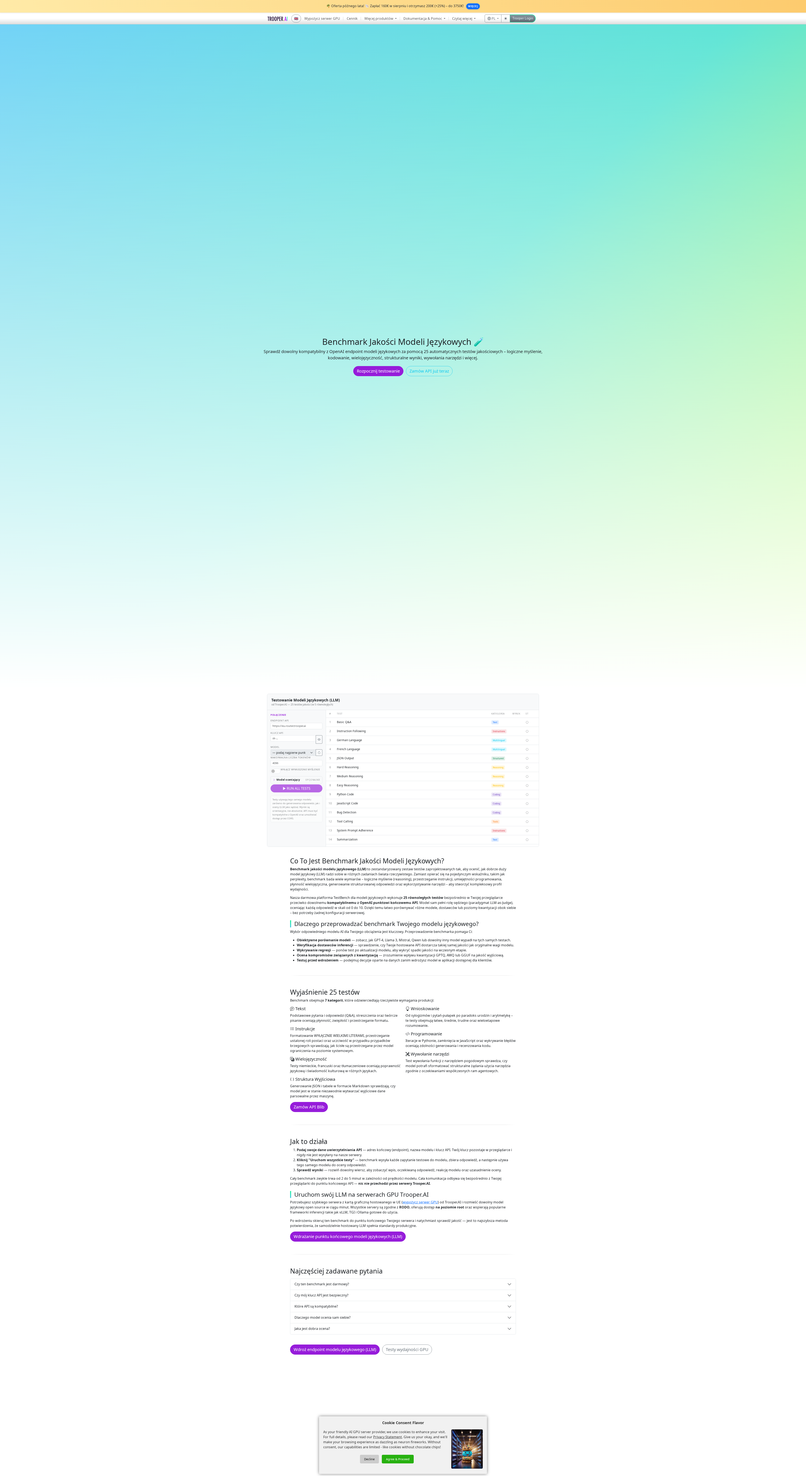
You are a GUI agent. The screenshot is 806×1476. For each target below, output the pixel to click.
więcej (473, 6)
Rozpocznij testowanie (378, 371)
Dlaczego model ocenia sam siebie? (322, 1317)
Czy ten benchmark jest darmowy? (321, 1284)
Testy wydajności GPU (407, 1349)
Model (275, 747)
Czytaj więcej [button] (462, 18)
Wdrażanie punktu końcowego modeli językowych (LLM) (348, 1236)
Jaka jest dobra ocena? (312, 1328)
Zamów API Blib (309, 1107)
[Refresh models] (319, 752)
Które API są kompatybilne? (316, 1306)
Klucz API (277, 732)
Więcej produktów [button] (379, 18)
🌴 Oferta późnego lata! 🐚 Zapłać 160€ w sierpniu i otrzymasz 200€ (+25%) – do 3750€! (395, 6)
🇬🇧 (296, 18)
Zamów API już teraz (429, 371)
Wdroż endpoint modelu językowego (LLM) (335, 1349)
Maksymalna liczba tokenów (291, 757)
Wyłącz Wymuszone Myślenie (300, 769)
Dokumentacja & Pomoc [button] (423, 18)
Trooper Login (522, 18)
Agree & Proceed (398, 1459)
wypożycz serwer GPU (420, 1202)
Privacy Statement (387, 1437)
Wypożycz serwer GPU (322, 18)
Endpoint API (280, 720)
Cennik (352, 18)
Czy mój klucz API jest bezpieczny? (321, 1295)
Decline (369, 1459)
